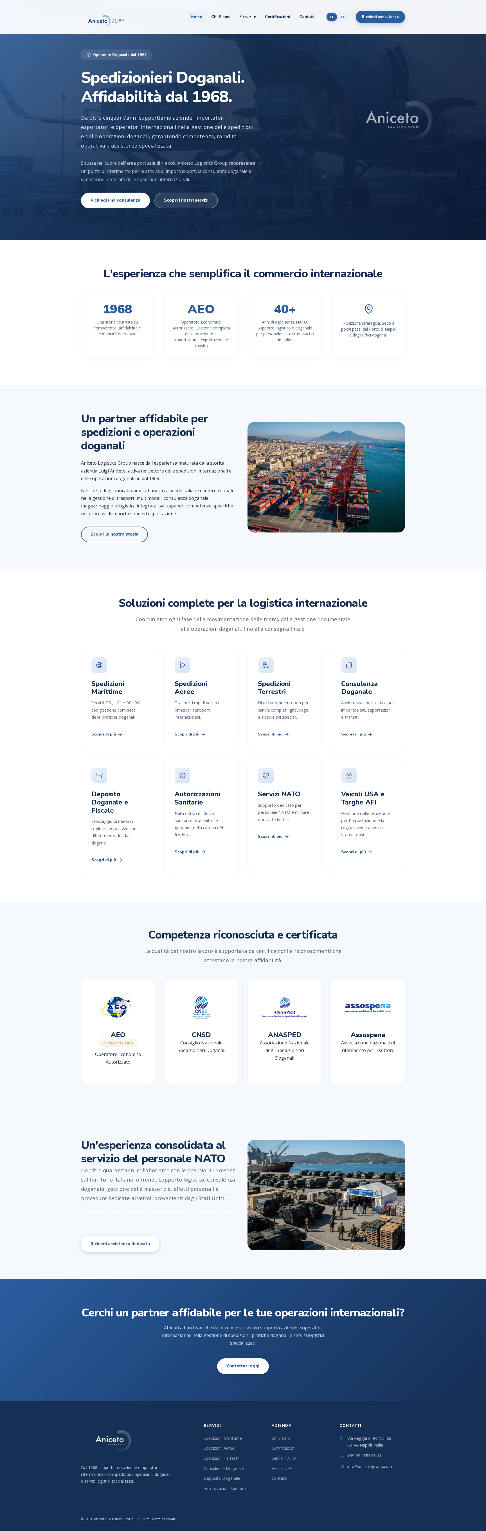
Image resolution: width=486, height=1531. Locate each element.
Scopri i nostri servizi (186, 200)
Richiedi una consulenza (115, 200)
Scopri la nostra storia (114, 534)
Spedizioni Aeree (219, 1448)
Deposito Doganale (222, 1478)
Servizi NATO (284, 1458)
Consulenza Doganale (224, 1468)
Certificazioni (277, 16)
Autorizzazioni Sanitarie (225, 1488)
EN (343, 17)
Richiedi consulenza (380, 16)
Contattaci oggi (243, 1366)
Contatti (307, 16)
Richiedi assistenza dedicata (120, 1244)
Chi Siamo (221, 16)
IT (332, 17)
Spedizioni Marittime (223, 1438)
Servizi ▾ (248, 17)
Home (196, 16)
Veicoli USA (282, 1468)
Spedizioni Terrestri (222, 1458)
